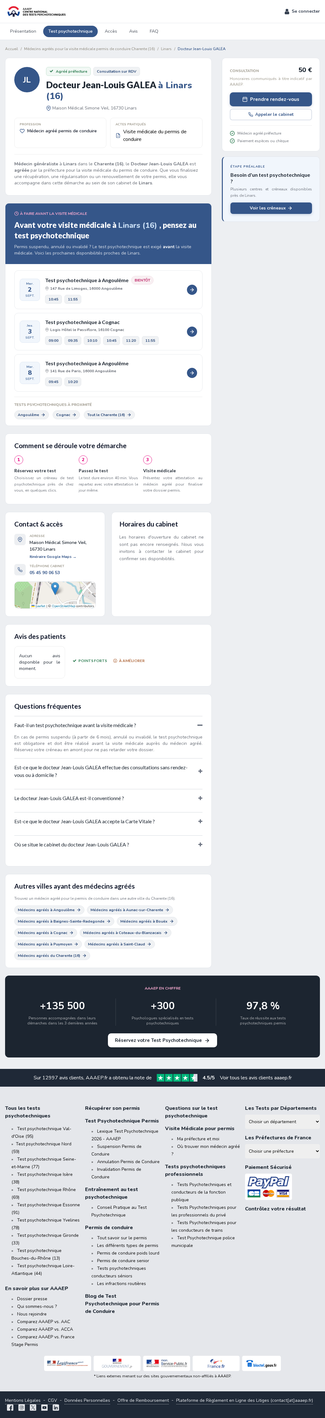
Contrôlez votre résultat (275, 1208)
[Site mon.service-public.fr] (166, 1363)
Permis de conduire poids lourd (128, 1253)
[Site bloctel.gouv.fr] (261, 1363)
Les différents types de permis (127, 1245)
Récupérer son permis (112, 1108)
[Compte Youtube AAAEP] (44, 1408)
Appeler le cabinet (274, 114)
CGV (52, 1400)
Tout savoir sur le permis (122, 1238)
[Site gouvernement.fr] (117, 1363)
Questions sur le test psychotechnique (191, 1112)
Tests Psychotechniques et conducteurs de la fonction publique (201, 1192)
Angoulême (28, 414)
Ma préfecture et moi (198, 1139)
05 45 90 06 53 (45, 573)
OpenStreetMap (63, 606)
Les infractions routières (121, 1284)
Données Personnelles (87, 1400)
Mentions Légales (23, 1400)
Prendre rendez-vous (274, 99)
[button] (302, 11)
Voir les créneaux (268, 208)
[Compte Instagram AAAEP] (22, 1408)
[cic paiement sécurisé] (282, 1187)
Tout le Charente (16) (106, 414)
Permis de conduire (109, 1227)
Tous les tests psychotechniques (27, 1112)
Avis (133, 31)
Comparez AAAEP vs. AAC (43, 1322)
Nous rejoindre (32, 1314)
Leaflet (40, 606)
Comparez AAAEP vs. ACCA (45, 1329)
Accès (111, 31)
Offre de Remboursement (143, 1400)
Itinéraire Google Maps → (53, 556)
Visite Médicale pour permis (200, 1128)
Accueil (11, 48)
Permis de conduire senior (123, 1261)
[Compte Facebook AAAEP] (10, 1408)
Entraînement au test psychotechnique (111, 1193)
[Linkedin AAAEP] (56, 1408)
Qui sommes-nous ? (37, 1306)
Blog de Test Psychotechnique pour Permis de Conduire (122, 1304)
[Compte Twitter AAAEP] (33, 1408)
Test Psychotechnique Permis (122, 1120)
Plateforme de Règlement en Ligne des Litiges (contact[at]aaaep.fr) (244, 1400)
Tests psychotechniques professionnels (195, 1170)
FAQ (154, 31)
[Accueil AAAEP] (35, 11)
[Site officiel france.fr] (216, 1363)
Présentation (23, 31)
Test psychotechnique (70, 31)
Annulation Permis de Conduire (128, 1162)
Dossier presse (32, 1299)
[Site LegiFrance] (67, 1363)
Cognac (63, 414)
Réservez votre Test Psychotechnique (158, 1040)
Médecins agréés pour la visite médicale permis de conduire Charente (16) (89, 48)
